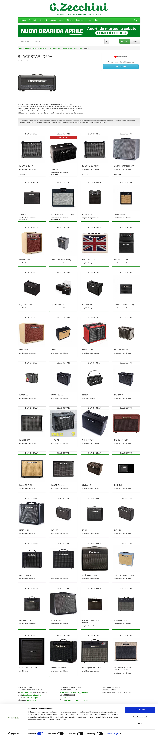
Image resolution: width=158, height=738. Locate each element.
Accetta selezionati (140, 717)
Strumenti (43, 20)
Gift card (70, 20)
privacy (68, 700)
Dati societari (65, 698)
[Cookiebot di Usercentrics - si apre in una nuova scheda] (14, 733)
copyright (84, 700)
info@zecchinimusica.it (32, 695)
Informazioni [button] (121, 67)
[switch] (60, 733)
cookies (76, 700)
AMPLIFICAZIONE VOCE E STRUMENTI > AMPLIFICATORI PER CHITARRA (45, 48)
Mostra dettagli (112, 734)
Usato (61, 20)
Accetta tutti (140, 710)
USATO (135, 41)
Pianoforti (32, 20)
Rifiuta (140, 724)
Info (96, 20)
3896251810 (31, 700)
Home (23, 20)
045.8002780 (26, 692)
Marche (53, 20)
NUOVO (124, 41)
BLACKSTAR (78, 48)
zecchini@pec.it (33, 698)
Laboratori (80, 20)
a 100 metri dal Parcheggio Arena (74, 692)
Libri (90, 20)
